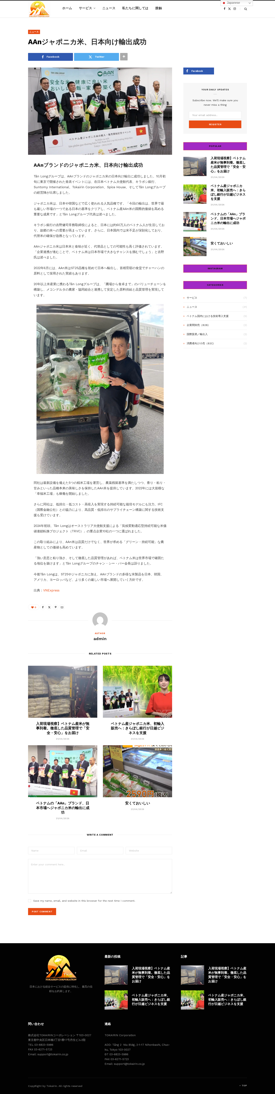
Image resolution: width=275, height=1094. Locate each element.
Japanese (233, 2)
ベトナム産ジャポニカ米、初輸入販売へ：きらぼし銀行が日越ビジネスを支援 (137, 728)
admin (100, 638)
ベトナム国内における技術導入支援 (208, 316)
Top (244, 1085)
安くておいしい (137, 803)
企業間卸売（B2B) (198, 325)
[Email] (14, 204)
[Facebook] (14, 175)
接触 (158, 8)
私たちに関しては (135, 8)
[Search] (243, 8)
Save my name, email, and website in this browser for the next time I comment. (84, 900)
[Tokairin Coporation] (39, 9)
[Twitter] (14, 185)
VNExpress (51, 590)
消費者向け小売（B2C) (200, 343)
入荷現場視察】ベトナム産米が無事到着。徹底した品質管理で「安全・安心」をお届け (62, 728)
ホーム (67, 8)
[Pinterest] (14, 194)
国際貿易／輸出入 (197, 334)
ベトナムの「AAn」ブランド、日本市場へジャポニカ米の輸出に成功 (62, 807)
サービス (85, 8)
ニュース (108, 8)
